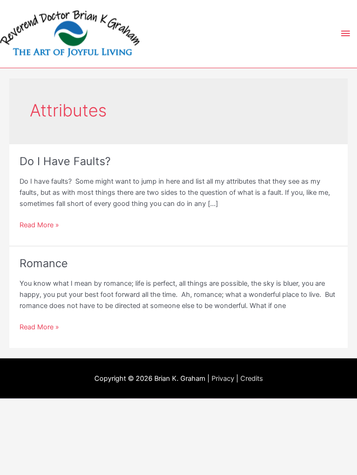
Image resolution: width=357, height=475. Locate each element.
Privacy (223, 378)
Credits (251, 378)
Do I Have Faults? (65, 161)
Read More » (39, 225)
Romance (44, 263)
